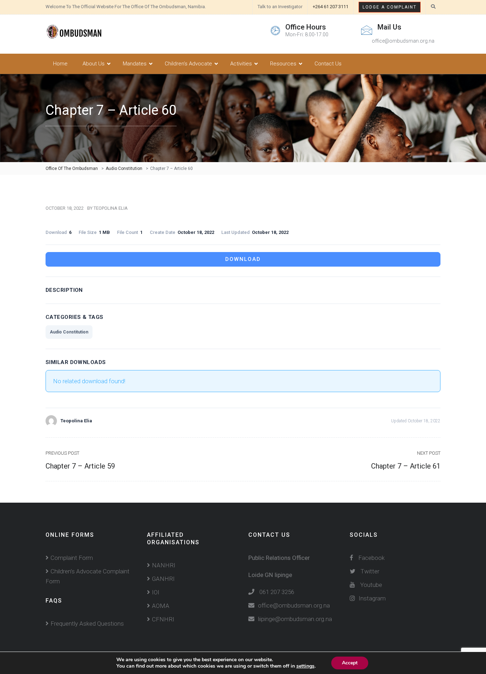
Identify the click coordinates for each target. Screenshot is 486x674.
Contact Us (328, 63)
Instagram (372, 598)
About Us (94, 63)
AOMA (160, 605)
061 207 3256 (276, 591)
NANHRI (163, 565)
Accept (350, 662)
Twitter (369, 571)
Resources (283, 63)
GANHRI (163, 578)
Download (243, 259)
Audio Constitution (69, 332)
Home (60, 63)
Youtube (371, 584)
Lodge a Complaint (390, 7)
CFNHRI (163, 619)
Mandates (135, 63)
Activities (241, 63)
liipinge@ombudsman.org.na (295, 618)
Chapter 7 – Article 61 (405, 466)
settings (305, 666)
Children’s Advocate (188, 63)
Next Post (428, 453)
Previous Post (62, 453)
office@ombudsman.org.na (294, 605)
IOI (155, 592)
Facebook (371, 557)
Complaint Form (72, 557)
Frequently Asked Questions (87, 623)
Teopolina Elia (111, 208)
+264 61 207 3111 (330, 6)
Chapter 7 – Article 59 (80, 466)
